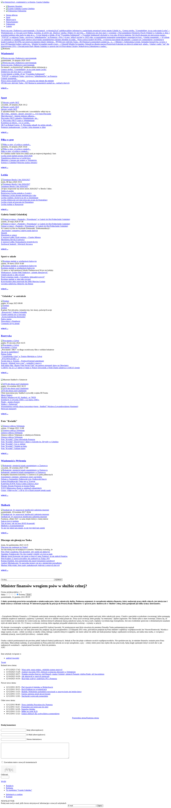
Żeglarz (4, 308)
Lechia (4, 174)
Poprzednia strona (79, 718)
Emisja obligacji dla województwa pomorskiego (40, 714)
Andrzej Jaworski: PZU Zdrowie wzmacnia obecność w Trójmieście (49, 672)
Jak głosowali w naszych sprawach (35, 676)
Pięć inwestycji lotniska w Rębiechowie (37, 687)
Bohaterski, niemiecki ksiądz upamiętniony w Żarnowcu (23, 472)
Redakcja (9, 786)
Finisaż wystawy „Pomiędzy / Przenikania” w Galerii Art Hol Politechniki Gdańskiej (34, 226)
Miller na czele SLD (30, 711)
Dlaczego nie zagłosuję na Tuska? (14, 547)
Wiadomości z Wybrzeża (13, 460)
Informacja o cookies (14, 794)
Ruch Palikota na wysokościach (34, 689)
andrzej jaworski (12, 658)
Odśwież (4, 774)
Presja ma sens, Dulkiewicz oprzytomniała (17, 65)
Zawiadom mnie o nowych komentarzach (20, 762)
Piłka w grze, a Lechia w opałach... (15, 151)
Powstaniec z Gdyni (9, 347)
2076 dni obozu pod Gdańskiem (13, 391)
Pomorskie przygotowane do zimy (34, 707)
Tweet (3, 662)
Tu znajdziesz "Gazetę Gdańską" (19, 790)
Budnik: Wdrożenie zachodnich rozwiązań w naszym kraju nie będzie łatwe (51, 692)
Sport (4, 97)
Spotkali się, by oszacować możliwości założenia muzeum (24, 517)
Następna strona (92, 718)
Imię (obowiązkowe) (35, 730)
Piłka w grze (7, 139)
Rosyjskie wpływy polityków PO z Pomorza (39, 679)
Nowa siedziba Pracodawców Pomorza (37, 705)
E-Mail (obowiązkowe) (36, 735)
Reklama (9, 788)
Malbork (5, 505)
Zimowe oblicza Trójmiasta (12, 433)
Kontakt (9, 797)
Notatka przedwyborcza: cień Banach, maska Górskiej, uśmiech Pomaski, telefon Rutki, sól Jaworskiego (63, 674)
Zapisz (99, 806)
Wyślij (3, 781)
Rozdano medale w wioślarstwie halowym (18, 268)
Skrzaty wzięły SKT (9, 109)
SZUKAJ (58, 580)
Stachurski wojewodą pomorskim (35, 696)
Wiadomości (7, 53)
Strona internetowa (34, 739)
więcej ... (4, 88)
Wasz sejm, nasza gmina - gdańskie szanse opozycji (42, 670)
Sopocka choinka (28, 709)
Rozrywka (6, 335)
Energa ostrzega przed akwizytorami (36, 694)
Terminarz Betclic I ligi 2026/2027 (14, 186)
